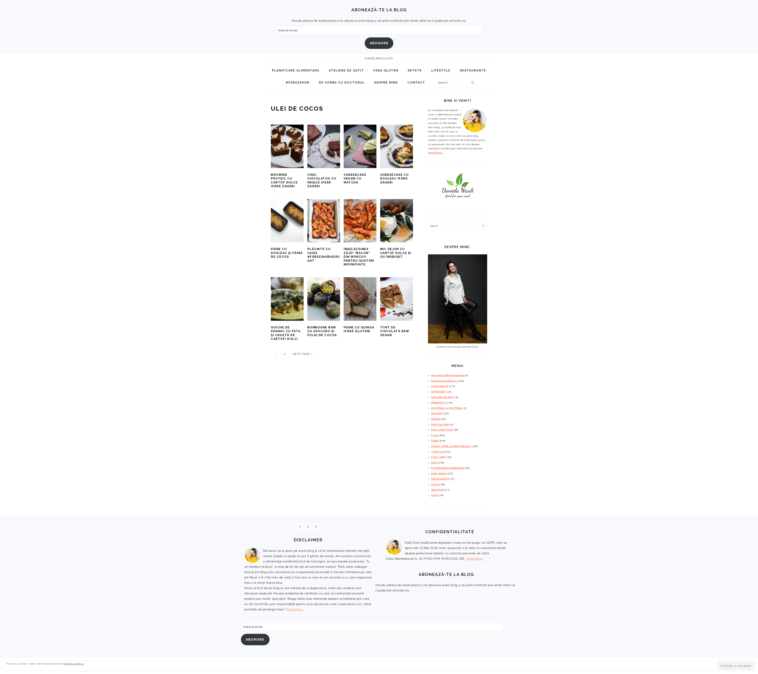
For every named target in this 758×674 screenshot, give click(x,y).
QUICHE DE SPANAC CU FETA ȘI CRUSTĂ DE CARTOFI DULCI (285, 333)
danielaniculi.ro (379, 58)
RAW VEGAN (439, 473)
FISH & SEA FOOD (442, 429)
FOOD (435, 435)
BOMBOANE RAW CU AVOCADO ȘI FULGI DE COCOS (322, 331)
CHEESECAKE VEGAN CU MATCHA (355, 178)
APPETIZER (438, 391)
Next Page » (303, 353)
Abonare (379, 43)
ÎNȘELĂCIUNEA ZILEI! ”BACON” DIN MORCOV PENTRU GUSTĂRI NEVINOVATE (359, 256)
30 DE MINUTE (439, 386)
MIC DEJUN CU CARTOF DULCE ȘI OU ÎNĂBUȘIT (395, 253)
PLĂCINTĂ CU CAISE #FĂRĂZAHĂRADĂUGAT (323, 254)
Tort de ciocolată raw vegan (394, 331)
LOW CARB (438, 457)
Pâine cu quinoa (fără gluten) (359, 329)
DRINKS (436, 418)
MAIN (434, 462)
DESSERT (437, 413)
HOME (435, 440)
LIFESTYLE (437, 451)
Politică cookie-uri (74, 663)
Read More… (436, 152)
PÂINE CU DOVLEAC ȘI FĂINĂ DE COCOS (287, 253)
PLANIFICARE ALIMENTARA (447, 467)
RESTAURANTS (440, 478)
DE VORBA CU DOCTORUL (447, 408)
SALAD (435, 484)
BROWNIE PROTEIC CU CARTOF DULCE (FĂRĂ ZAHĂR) (284, 180)
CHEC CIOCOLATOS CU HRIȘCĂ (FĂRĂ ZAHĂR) (321, 180)
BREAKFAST (438, 402)
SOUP (434, 495)
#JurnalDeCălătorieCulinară (447, 375)
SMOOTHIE (437, 489)
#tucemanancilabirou (444, 380)
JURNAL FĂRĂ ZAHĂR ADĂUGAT (451, 446)
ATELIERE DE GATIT (443, 397)
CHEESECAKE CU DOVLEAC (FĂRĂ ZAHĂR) (394, 178)
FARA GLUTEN (440, 424)
